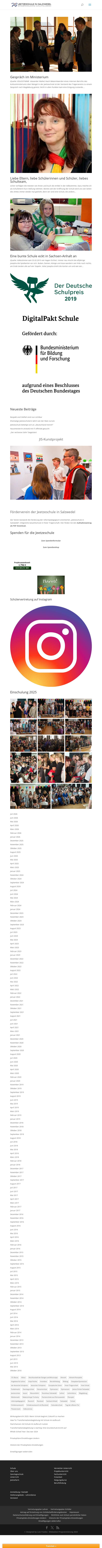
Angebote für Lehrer (18, 1381)
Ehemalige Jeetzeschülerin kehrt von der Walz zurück (32, 421)
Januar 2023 (15, 955)
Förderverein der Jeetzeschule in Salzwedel (42, 512)
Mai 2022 (14, 982)
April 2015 (14, 1279)
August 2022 (15, 970)
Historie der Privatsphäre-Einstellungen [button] (66, 1518)
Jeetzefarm (14, 1480)
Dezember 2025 (16, 840)
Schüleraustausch (17, 1405)
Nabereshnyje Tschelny (31, 1397)
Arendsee (43, 1381)
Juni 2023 (14, 936)
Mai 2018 (14, 1149)
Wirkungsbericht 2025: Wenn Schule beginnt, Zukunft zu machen (37, 1416)
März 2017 (14, 1203)
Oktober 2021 (15, 1008)
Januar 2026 (15, 837)
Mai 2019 (14, 1103)
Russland (40, 1401)
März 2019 (14, 1111)
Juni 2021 (14, 1024)
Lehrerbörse (71, 1393)
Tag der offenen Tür (72, 1405)
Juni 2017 (14, 1191)
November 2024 (16, 875)
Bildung (65, 1381)
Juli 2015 (13, 1271)
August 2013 (15, 1355)
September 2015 (17, 1264)
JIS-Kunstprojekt (51, 439)
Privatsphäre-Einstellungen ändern (24, 1438)
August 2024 (15, 886)
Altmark (63, 1377)
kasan (25, 1393)
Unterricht (14, 1477)
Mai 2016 (14, 1233)
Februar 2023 (15, 951)
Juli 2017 (13, 1187)
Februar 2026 (15, 833)
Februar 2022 (15, 993)
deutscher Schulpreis (38, 1385)
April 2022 (14, 985)
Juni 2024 (14, 894)
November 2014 (16, 1298)
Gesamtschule (42, 1389)
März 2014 (14, 1328)
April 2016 (14, 1237)
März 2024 (14, 901)
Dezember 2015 (16, 1252)
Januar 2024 (15, 909)
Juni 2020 (14, 1062)
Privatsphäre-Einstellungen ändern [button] (31, 1518)
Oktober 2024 (15, 879)
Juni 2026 (14, 818)
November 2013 (16, 1344)
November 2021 (16, 1004)
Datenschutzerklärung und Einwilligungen (31, 1515)
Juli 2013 (13, 1359)
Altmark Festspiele (75, 1377)
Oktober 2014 (15, 1302)
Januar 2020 (15, 1081)
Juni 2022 (14, 978)
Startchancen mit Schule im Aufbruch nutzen (29, 1424)
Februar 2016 (15, 1245)
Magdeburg (83, 1393)
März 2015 (14, 1283)
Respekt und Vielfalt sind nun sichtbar (26, 417)
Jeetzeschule (15, 1393)
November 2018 (16, 1126)
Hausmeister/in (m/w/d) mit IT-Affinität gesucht (29, 428)
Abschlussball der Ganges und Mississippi (43, 1377)
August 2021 (15, 1016)
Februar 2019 (15, 1115)
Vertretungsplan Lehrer (38, 1509)
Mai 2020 (14, 1065)
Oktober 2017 (15, 1176)
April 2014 (14, 1325)
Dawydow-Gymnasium (79, 1381)
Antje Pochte (32, 1381)
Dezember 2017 (16, 1168)
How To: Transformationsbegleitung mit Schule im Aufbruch (35, 1420)
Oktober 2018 (15, 1130)
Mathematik (15, 1397)
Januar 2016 (15, 1248)
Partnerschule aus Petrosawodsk (53, 1397)
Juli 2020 (13, 1058)
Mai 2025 (14, 859)
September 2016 (17, 1222)
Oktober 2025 (15, 848)
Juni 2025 (14, 856)
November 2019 (16, 1084)
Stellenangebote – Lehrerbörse (23, 1495)
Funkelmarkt (15, 1389)
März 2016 (14, 1241)
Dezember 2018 (16, 1123)
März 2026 (14, 829)
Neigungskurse (60, 1480)
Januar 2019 (15, 1119)
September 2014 (17, 1306)
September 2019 (17, 1092)
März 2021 (14, 1031)
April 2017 (14, 1199)
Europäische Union (55, 1385)
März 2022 (14, 989)
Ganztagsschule (28, 1389)
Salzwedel (63, 1401)
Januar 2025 (15, 871)
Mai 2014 (14, 1321)
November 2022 (16, 962)
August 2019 (15, 1096)
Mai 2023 (14, 940)
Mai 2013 (14, 1367)
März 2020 (14, 1073)
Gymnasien (54, 1389)
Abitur (23, 1377)
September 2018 (17, 1134)
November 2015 (16, 1256)
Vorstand (14, 1498)
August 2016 (15, 1226)
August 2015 (15, 1268)
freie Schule (85, 1385)
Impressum (74, 1512)
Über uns (14, 1471)
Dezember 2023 (16, 913)
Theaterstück (15, 1409)
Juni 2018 (14, 1145)
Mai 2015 (14, 1275)
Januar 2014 (15, 1336)
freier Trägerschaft (71, 1385)
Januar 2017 (15, 1210)
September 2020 (17, 1050)
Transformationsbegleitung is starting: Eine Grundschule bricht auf (38, 1428)
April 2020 (14, 1069)
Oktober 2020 (15, 1046)
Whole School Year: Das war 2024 (24, 1431)
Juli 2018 (13, 1142)
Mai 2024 (14, 898)
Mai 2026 (14, 821)
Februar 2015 (15, 1287)
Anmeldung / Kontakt (19, 1492)
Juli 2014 (13, 1313)
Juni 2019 (14, 1100)
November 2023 (16, 917)
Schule (72, 1401)
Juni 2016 (14, 1229)
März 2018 (14, 1157)
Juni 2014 (14, 1317)
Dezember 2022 (16, 959)
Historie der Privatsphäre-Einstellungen (26, 1445)
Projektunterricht (61, 1471)
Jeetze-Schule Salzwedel (81, 1389)
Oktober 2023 (15, 921)
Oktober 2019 (15, 1088)
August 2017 (15, 1184)
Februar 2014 (15, 1332)
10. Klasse (14, 1377)
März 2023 (14, 947)
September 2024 (17, 882)
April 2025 (14, 863)
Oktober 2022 (15, 966)
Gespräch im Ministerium (29, 77)
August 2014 (15, 1309)
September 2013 (17, 1351)
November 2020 (16, 1043)
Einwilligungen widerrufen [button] (50, 1521)
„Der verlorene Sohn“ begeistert (23, 432)
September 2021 (17, 1012)
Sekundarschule (56, 1405)
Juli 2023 (13, 932)
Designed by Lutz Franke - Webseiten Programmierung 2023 (52, 1532)
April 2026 (14, 825)
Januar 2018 (15, 1165)
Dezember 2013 (16, 1340)
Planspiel (71, 1397)
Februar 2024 (15, 905)
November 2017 (16, 1172)
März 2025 (14, 867)
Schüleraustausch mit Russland (37, 1405)
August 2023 (15, 928)
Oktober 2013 (15, 1347)
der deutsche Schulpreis (19, 1385)
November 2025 (16, 844)
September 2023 (17, 924)
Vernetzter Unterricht (63, 1468)
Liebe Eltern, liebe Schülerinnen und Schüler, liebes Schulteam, (49, 180)
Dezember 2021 (16, 1001)
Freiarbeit (58, 1477)
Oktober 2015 (15, 1260)
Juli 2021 (13, 1020)
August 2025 (15, 852)
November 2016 (16, 1218)
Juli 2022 (13, 974)
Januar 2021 (15, 1035)
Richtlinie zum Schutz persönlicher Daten (68, 1515)
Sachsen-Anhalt (51, 1401)
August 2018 (15, 1138)
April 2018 (14, 1153)
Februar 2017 (15, 1206)
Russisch (31, 1401)
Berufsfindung (55, 1381)
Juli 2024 (13, 890)
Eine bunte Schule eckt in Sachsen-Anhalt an (43, 256)
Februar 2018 (15, 1161)
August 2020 (15, 1054)
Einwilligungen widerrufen (21, 1451)
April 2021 (14, 1027)
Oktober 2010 (15, 1370)
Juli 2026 (13, 814)
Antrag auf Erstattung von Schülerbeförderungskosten (43, 1512)
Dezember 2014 (16, 1294)
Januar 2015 (15, 1290)
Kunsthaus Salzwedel (49, 1393)
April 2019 (14, 1107)
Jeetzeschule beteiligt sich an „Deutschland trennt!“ (31, 425)
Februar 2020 (15, 1077)
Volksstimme (27, 1409)
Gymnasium (65, 1389)
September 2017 (17, 1180)
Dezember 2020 (16, 1039)
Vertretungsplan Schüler (61, 1509)
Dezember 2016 (16, 1214)
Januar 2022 (15, 997)
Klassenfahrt (34, 1393)
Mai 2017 (14, 1195)
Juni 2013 (14, 1363)
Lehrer (62, 1393)
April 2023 (14, 943)
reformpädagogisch (18, 1401)
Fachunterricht (60, 1474)
